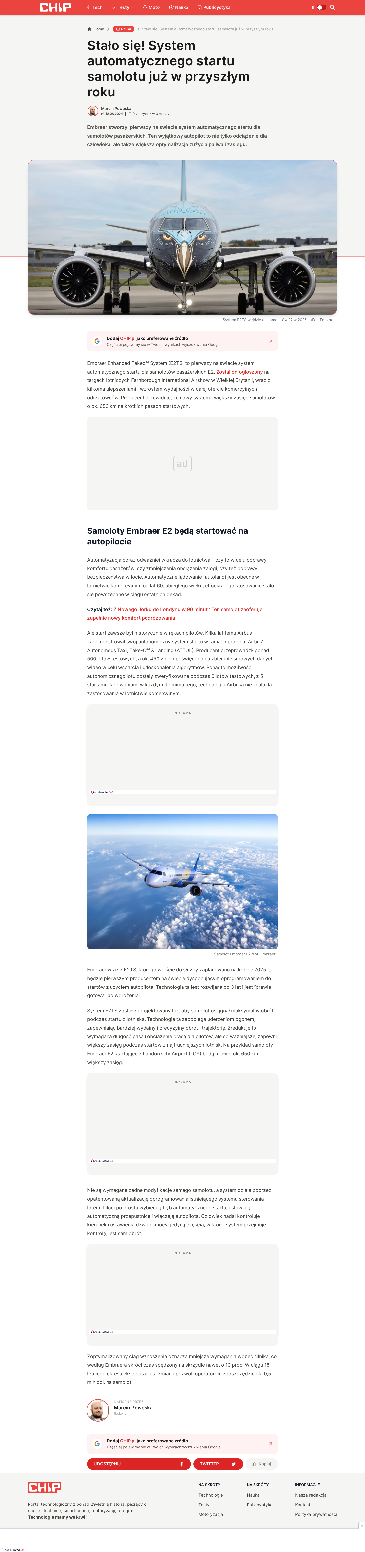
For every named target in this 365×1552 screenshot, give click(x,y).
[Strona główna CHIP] (55, 7)
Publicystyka (217, 7)
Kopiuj (265, 1463)
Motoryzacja (210, 1514)
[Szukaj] (332, 7)
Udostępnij (107, 1463)
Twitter (209, 1463)
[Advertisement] (182, 752)
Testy (123, 7)
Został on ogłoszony (239, 372)
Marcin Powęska (116, 108)
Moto (154, 7)
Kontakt (302, 1504)
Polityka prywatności (316, 1514)
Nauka (181, 7)
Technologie (210, 1495)
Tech (97, 7)
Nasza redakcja (311, 1495)
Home (99, 29)
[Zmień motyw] (319, 7)
